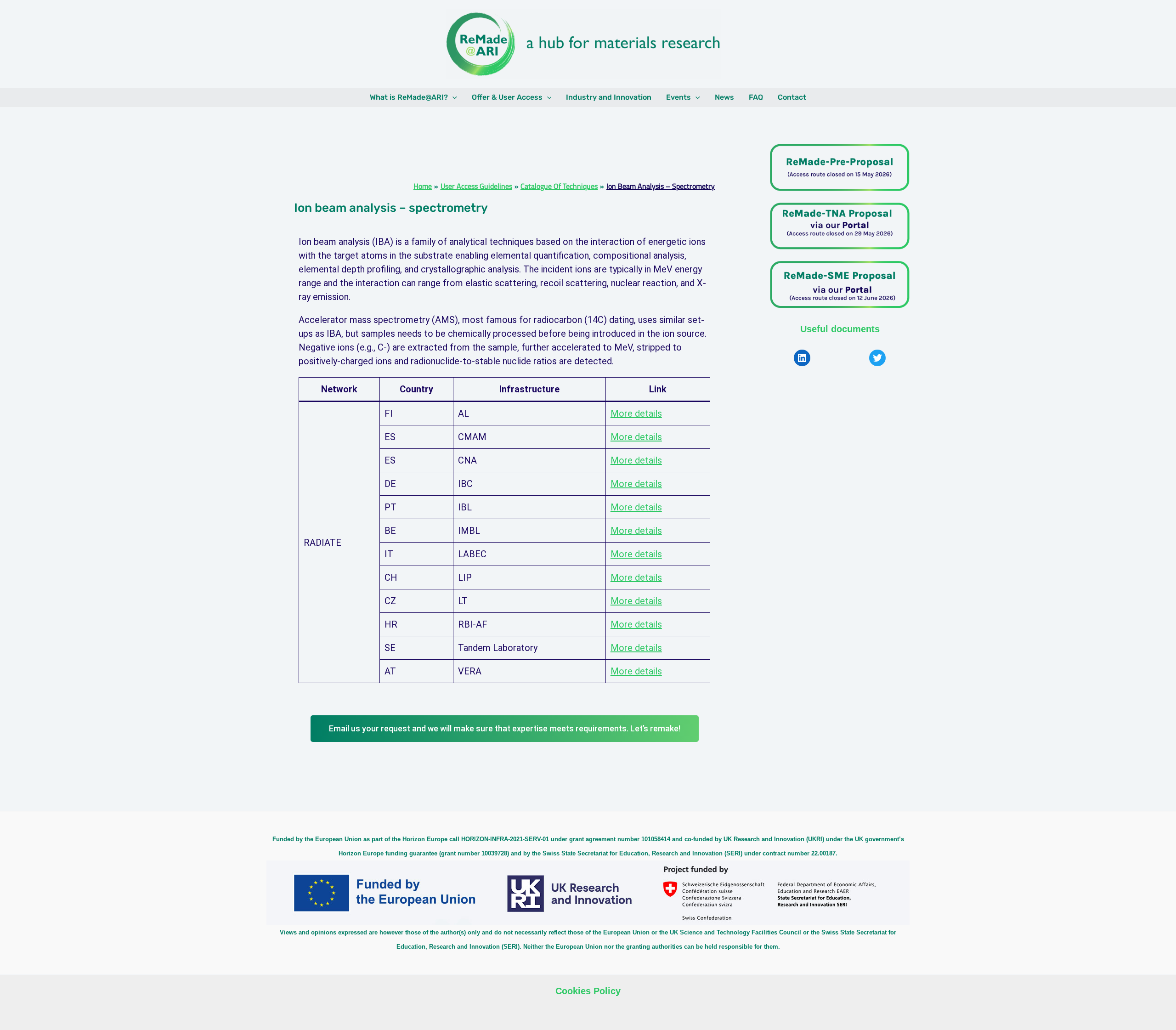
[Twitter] (877, 358)
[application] (452, 97)
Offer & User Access (507, 97)
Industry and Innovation (608, 97)
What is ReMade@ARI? (409, 97)
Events (678, 97)
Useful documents (840, 329)
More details (636, 413)
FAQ (756, 97)
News (724, 97)
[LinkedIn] (802, 358)
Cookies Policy (588, 991)
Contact (792, 97)
